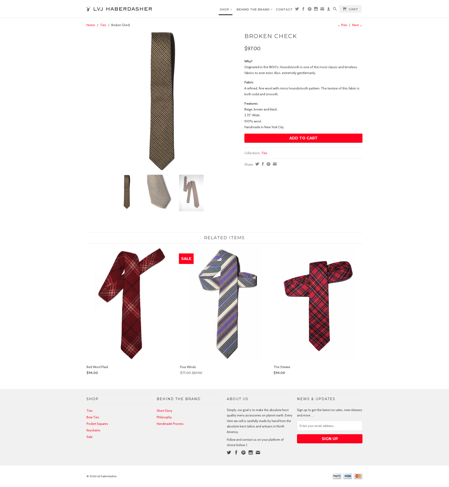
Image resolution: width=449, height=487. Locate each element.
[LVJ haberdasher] (119, 7)
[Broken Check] (163, 101)
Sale (90, 437)
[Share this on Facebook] (262, 164)
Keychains (93, 430)
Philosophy (164, 417)
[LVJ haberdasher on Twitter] (297, 10)
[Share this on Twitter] (256, 164)
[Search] (335, 10)
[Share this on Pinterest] (267, 164)
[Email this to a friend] (274, 164)
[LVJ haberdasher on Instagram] (316, 10)
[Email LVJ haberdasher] (322, 10)
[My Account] (328, 10)
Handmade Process (170, 424)
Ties (103, 25)
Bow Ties (93, 417)
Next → (357, 25)
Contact (284, 9)
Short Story (164, 410)
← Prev (342, 25)
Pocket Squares (97, 424)
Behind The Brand (254, 9)
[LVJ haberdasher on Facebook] (303, 10)
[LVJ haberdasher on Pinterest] (309, 10)
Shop (226, 9)
